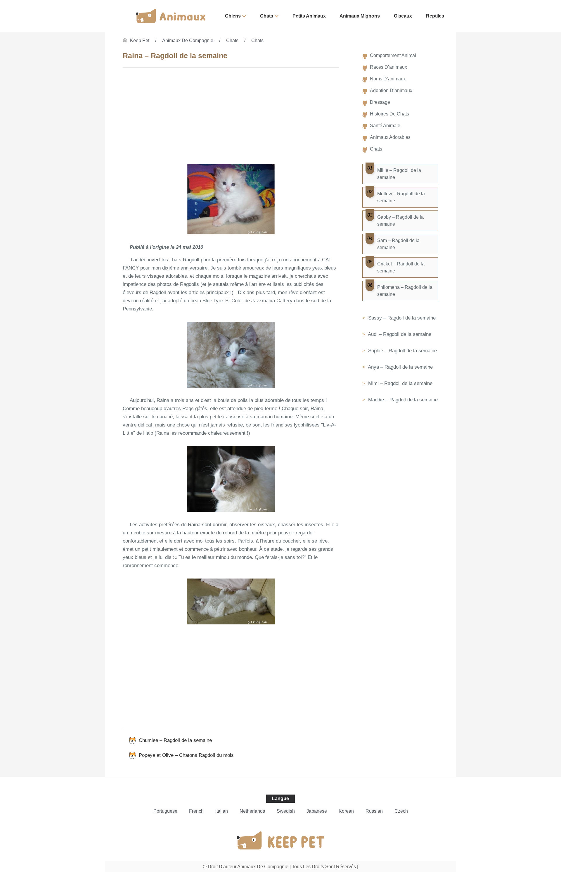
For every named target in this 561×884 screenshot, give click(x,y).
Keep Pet (139, 40)
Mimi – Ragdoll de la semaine (399, 383)
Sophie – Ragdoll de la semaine (402, 350)
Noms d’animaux (388, 78)
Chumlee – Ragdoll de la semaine (175, 740)
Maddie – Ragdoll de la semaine (402, 400)
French (196, 811)
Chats (266, 15)
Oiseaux (403, 15)
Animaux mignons (360, 15)
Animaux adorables (390, 137)
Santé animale (385, 125)
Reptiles (435, 15)
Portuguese (165, 811)
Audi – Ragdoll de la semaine (399, 334)
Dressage (380, 102)
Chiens (233, 15)
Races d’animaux (388, 67)
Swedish (286, 811)
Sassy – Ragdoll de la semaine (401, 318)
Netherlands (252, 811)
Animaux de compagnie (187, 40)
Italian (221, 811)
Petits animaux (309, 15)
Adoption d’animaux (391, 90)
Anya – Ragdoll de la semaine (400, 367)
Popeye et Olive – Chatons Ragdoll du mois (186, 755)
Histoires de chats (389, 113)
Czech (401, 811)
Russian (374, 811)
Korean (346, 811)
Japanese (317, 811)
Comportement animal (393, 55)
